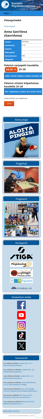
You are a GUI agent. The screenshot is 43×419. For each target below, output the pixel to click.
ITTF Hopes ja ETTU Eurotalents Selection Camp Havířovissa (17, 396)
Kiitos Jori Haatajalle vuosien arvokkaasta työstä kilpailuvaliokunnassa (20, 390)
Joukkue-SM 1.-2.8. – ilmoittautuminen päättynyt (18, 364)
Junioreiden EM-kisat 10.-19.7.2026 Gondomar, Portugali (19, 383)
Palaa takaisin (9, 26)
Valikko (6, 13)
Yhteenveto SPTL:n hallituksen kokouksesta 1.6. (18, 403)
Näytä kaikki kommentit (11, 411)
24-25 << (11, 69)
